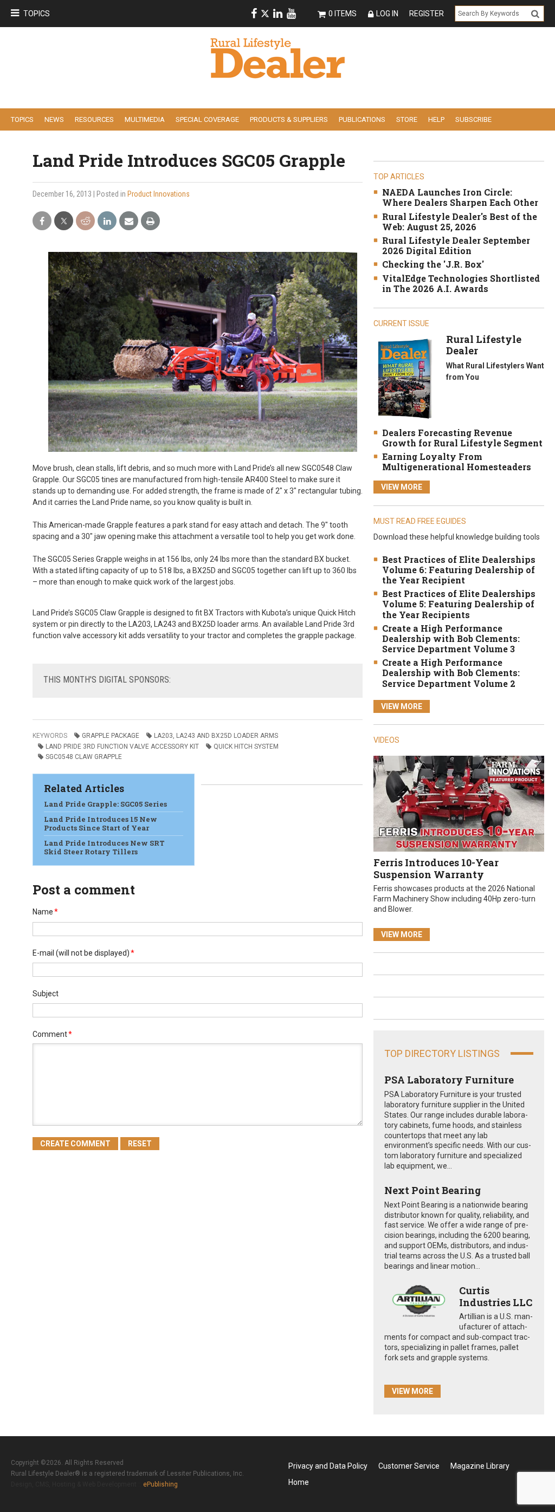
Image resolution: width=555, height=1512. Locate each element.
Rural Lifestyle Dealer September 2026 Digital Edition (456, 245)
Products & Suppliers (289, 119)
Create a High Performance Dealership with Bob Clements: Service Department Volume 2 (451, 673)
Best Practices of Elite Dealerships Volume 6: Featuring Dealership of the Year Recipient (458, 570)
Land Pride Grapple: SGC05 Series (105, 804)
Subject (46, 993)
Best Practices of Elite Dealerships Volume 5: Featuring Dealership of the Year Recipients (458, 604)
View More (401, 487)
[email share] (128, 221)
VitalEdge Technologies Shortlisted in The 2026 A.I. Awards (461, 283)
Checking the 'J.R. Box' (433, 264)
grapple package (110, 735)
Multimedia (145, 119)
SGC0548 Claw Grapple (84, 757)
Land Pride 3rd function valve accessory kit (122, 746)
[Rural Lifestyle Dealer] (404, 378)
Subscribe (473, 119)
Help (436, 119)
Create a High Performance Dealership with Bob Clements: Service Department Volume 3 (451, 638)
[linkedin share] (107, 221)
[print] (150, 221)
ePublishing (160, 1484)
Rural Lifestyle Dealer (483, 345)
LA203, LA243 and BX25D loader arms (216, 735)
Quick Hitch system (246, 746)
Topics (36, 13)
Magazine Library (479, 1466)
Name (45, 911)
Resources (94, 119)
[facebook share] (42, 221)
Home (298, 1482)
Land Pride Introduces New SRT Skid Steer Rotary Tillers (104, 847)
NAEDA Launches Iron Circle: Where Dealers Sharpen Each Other (460, 197)
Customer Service (409, 1466)
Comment (52, 1034)
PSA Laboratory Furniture (449, 1079)
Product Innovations (158, 194)
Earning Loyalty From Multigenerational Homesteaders (456, 461)
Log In (387, 13)
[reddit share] (85, 221)
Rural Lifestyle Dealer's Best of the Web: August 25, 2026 (459, 221)
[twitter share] (63, 221)
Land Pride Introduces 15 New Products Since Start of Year (100, 823)
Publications (362, 119)
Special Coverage (207, 119)
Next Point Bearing (432, 1190)
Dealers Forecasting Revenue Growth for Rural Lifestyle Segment (462, 438)
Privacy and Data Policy (327, 1466)
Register (426, 13)
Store (406, 119)
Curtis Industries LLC (495, 1296)
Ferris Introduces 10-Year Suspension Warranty (436, 868)
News (54, 119)
